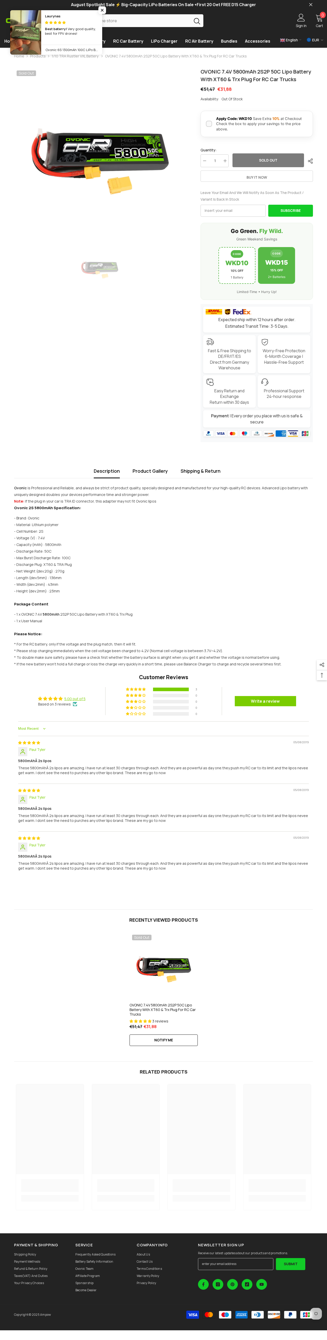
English (291, 40)
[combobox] (135, 20)
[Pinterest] (232, 1284)
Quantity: (209, 150)
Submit (291, 1263)
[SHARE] (308, 161)
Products (38, 56)
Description (107, 471)
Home (19, 56)
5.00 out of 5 (75, 698)
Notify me (163, 1040)
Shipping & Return (200, 471)
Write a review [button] (265, 701)
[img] (29, 742)
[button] (136, 689)
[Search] (141, 20)
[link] (50, 1185)
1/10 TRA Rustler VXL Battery (75, 56)
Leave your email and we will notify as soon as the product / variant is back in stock (252, 196)
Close (311, 5)
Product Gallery (150, 471)
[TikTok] (247, 1284)
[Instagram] (218, 1284)
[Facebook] (203, 1284)
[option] (99, 153)
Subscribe (291, 210)
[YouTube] (261, 1284)
